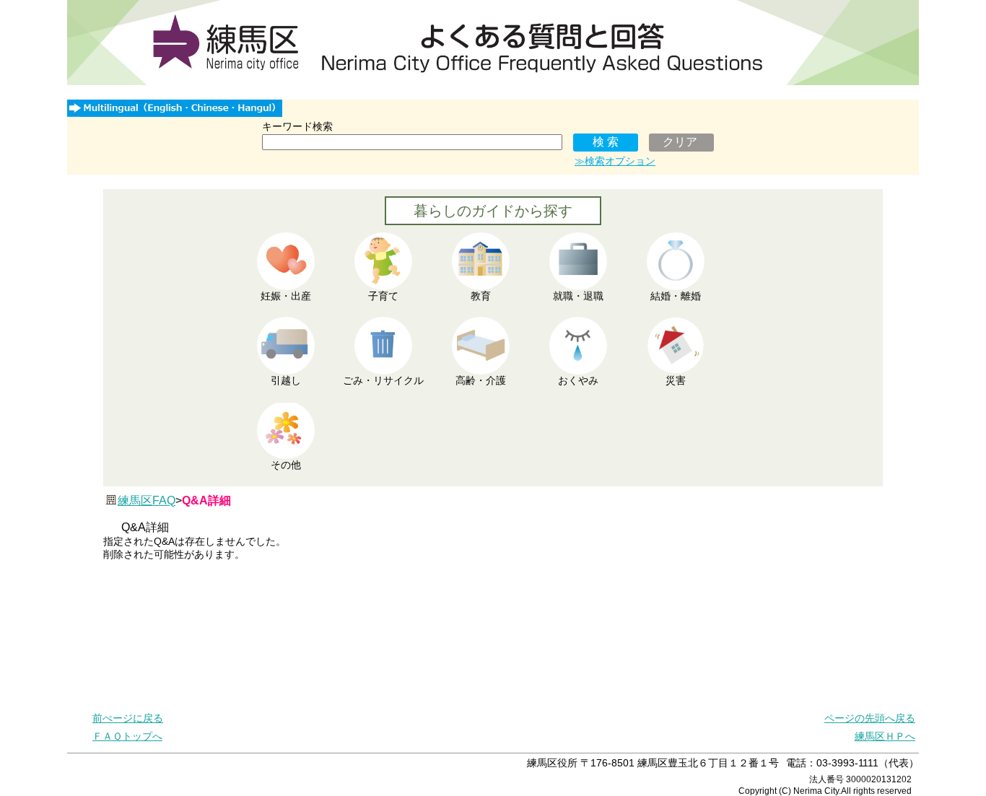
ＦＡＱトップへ (127, 736)
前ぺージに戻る (127, 718)
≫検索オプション (615, 161)
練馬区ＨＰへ (885, 736)
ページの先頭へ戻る (869, 718)
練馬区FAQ (146, 500)
